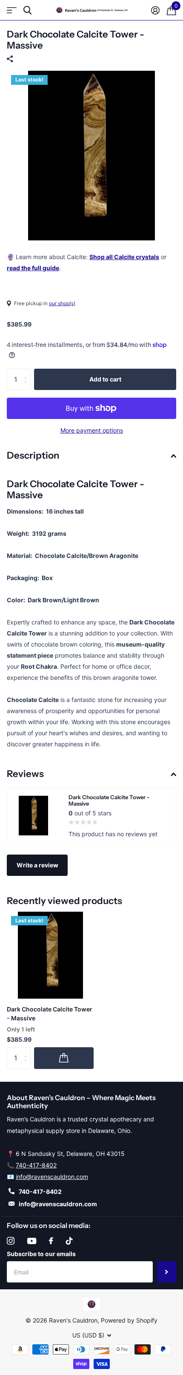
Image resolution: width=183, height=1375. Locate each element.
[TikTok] (69, 1241)
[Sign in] (155, 10)
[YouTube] (31, 1241)
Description (33, 455)
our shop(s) (62, 303)
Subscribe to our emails (41, 1253)
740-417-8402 (36, 1165)
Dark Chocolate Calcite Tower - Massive (49, 1013)
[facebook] (51, 1240)
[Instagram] (10, 1241)
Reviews (25, 774)
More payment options (91, 430)
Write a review (37, 865)
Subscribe (166, 1272)
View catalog (12, 10)
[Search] (27, 10)
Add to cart (105, 379)
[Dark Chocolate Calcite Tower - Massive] (50, 955)
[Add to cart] (64, 1058)
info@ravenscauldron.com (52, 1176)
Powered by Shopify (129, 1320)
